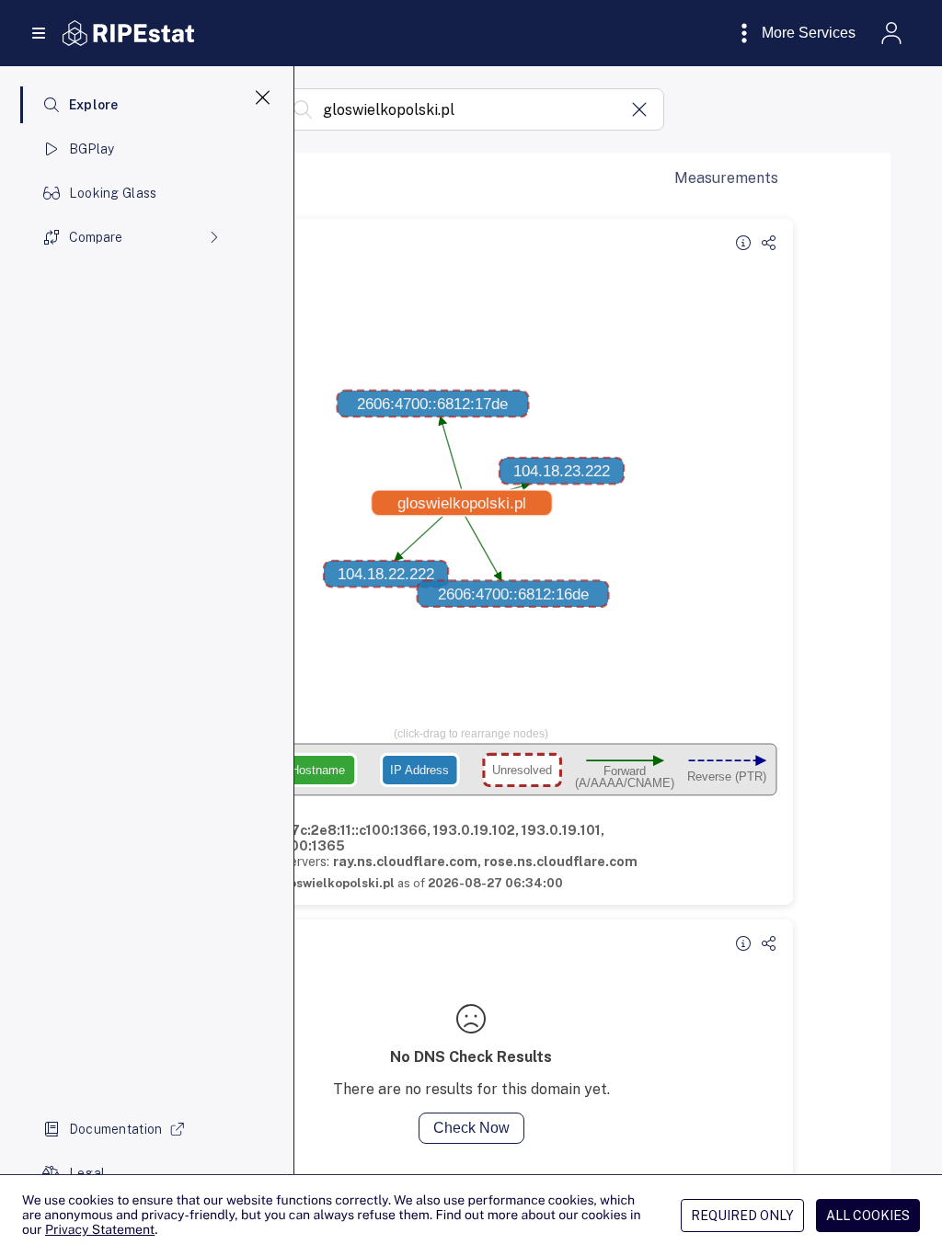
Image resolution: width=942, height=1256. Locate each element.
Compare (95, 237)
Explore (94, 104)
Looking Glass (113, 193)
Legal (87, 1173)
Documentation (116, 1129)
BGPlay (92, 149)
